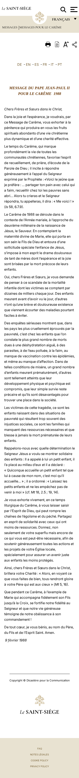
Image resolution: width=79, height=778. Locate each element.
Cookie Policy (39, 760)
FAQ (39, 748)
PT (60, 64)
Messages (10, 27)
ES (37, 64)
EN (28, 64)
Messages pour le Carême (40, 27)
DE (19, 64)
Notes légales (39, 754)
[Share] (75, 45)
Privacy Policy (39, 766)
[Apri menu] (73, 9)
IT (52, 64)
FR (45, 64)
